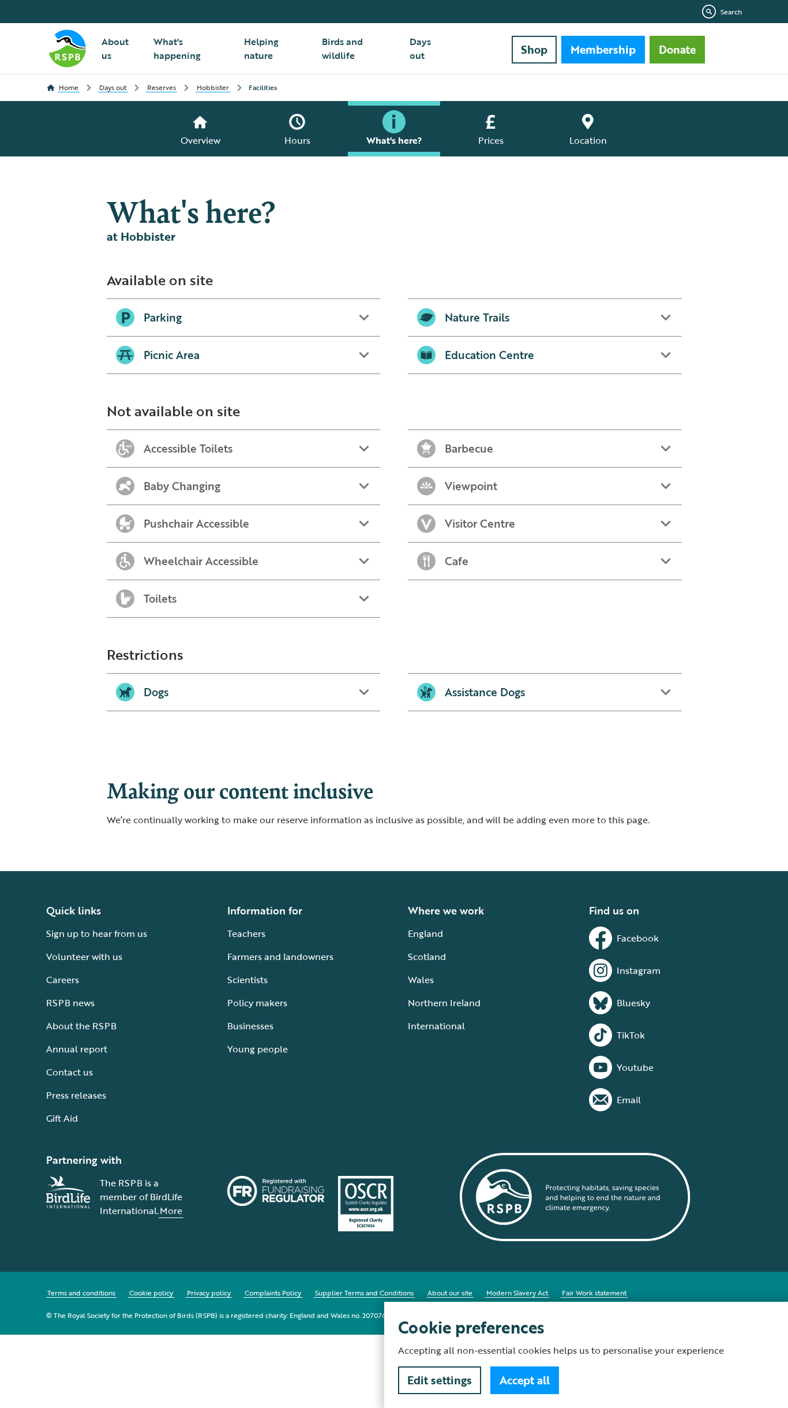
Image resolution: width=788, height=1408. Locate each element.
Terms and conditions (81, 1292)
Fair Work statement (594, 1292)
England (425, 933)
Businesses (250, 1026)
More (171, 1210)
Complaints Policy (273, 1292)
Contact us (69, 1072)
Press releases (76, 1095)
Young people (257, 1049)
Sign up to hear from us (96, 933)
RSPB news (70, 1003)
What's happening (177, 48)
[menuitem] (121, 48)
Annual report (76, 1049)
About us (115, 48)
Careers (62, 980)
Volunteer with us (84, 956)
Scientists (247, 980)
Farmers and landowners (280, 956)
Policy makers (257, 1003)
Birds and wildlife (342, 48)
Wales (421, 980)
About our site (449, 1292)
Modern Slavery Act (517, 1292)
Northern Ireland (444, 1003)
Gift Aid (62, 1118)
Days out (420, 48)
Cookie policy (151, 1292)
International (436, 1026)
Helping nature (261, 48)
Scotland (427, 956)
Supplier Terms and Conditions (364, 1292)
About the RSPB (81, 1026)
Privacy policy (209, 1292)
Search (731, 11)
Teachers (246, 933)
